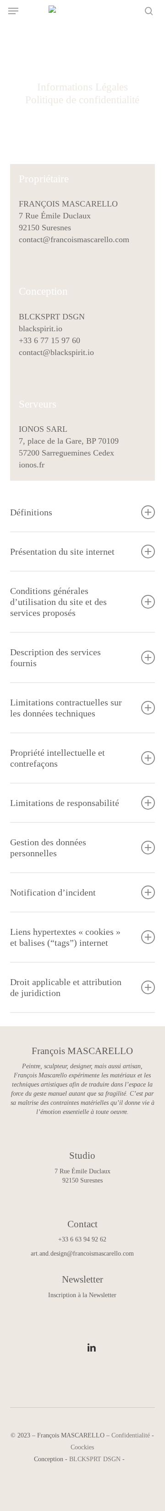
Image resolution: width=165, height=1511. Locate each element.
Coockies (82, 1447)
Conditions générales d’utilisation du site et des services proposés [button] (58, 602)
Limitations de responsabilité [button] (64, 803)
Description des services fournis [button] (55, 657)
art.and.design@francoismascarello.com (82, 1253)
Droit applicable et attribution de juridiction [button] (65, 987)
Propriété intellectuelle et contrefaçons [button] (57, 758)
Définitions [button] (31, 512)
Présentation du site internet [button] (62, 551)
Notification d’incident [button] (53, 892)
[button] (13, 11)
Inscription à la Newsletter (82, 1295)
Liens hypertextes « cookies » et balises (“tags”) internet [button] (65, 937)
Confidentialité (130, 1435)
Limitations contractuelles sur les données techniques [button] (66, 707)
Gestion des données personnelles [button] (48, 847)
